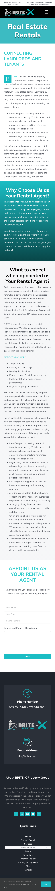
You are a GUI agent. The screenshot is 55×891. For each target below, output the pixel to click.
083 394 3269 (39, 2)
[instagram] (27, 814)
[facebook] (16, 814)
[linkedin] (22, 814)
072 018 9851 (48, 2)
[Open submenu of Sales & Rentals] (46, 847)
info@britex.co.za (43, 4)
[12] (19, 8)
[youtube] (33, 814)
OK (45, 884)
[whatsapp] (39, 814)
